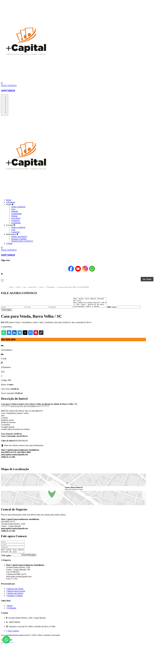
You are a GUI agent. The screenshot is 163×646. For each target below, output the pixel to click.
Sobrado (14, 211)
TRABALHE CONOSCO (22, 241)
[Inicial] (26, 81)
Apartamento (16, 214)
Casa (13, 209)
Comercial (15, 220)
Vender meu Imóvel (19, 236)
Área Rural (15, 218)
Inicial (8, 200)
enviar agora (6, 310)
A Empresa (10, 202)
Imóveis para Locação (16, 591)
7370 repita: (6, 555)
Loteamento (16, 223)
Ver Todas (147, 279)
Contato (9, 243)
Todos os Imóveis (18, 207)
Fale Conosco (13, 631)
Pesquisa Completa (18, 239)
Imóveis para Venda (15, 589)
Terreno (14, 216)
